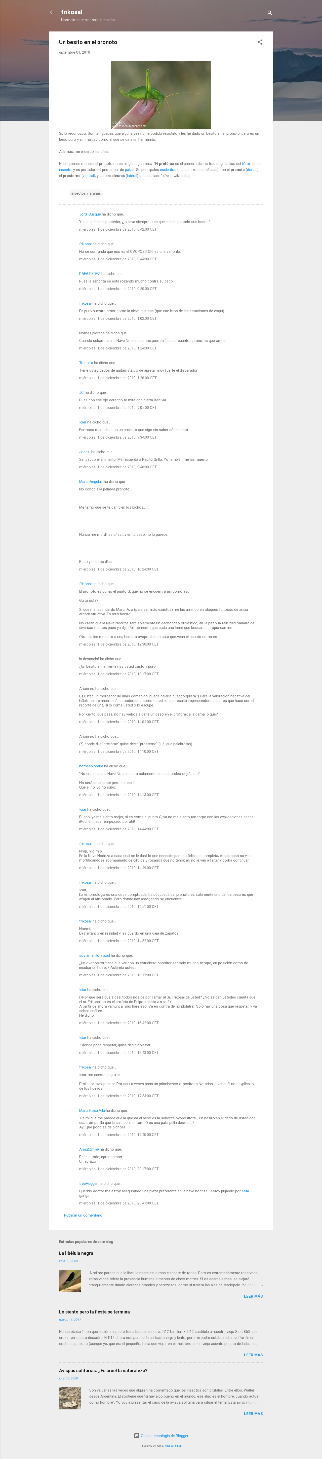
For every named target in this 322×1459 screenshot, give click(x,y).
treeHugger (88, 1183)
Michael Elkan (173, 1445)
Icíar (82, 422)
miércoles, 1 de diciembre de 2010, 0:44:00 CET (118, 259)
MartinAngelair (91, 481)
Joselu (84, 452)
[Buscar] (270, 13)
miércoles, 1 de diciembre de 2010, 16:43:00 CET (119, 1052)
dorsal (252, 169)
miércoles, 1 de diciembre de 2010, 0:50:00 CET (118, 289)
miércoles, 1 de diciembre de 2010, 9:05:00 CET (118, 407)
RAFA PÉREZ (89, 273)
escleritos (168, 169)
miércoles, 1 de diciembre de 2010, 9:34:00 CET (118, 437)
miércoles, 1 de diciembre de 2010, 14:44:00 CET (119, 829)
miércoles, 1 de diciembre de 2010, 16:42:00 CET (119, 1023)
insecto (65, 169)
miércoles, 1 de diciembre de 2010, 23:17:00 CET (119, 1169)
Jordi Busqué (90, 214)
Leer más (253, 1296)
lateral (132, 175)
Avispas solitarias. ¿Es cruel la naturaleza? (103, 1370)
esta (245, 1191)
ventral (88, 175)
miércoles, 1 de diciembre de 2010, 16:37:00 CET (119, 975)
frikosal (71, 12)
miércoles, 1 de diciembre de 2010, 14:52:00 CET (119, 941)
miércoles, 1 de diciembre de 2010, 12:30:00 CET (119, 644)
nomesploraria (91, 766)
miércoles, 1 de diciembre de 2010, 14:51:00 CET (119, 906)
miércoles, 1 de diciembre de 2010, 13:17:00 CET (119, 674)
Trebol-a (86, 363)
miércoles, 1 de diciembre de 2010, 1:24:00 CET (118, 348)
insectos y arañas (86, 193)
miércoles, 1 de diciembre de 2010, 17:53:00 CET (119, 1096)
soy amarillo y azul (94, 955)
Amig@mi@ (89, 1149)
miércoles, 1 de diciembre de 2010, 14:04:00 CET (119, 722)
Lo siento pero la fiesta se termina (94, 1311)
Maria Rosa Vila (92, 1110)
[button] (260, 43)
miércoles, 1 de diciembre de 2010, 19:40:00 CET (119, 1134)
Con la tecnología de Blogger (164, 1436)
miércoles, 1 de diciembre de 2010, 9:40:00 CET (118, 467)
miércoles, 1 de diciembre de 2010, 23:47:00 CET (119, 1203)
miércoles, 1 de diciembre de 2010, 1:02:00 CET (118, 318)
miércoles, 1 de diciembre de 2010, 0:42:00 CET (118, 229)
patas (129, 169)
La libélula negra (76, 1253)
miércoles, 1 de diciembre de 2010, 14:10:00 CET (119, 751)
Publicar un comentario (83, 1215)
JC (81, 392)
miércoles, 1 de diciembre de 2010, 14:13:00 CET (119, 795)
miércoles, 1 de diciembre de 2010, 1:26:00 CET (118, 378)
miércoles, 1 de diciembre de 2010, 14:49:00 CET (119, 868)
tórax (246, 163)
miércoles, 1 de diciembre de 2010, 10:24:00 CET (119, 569)
